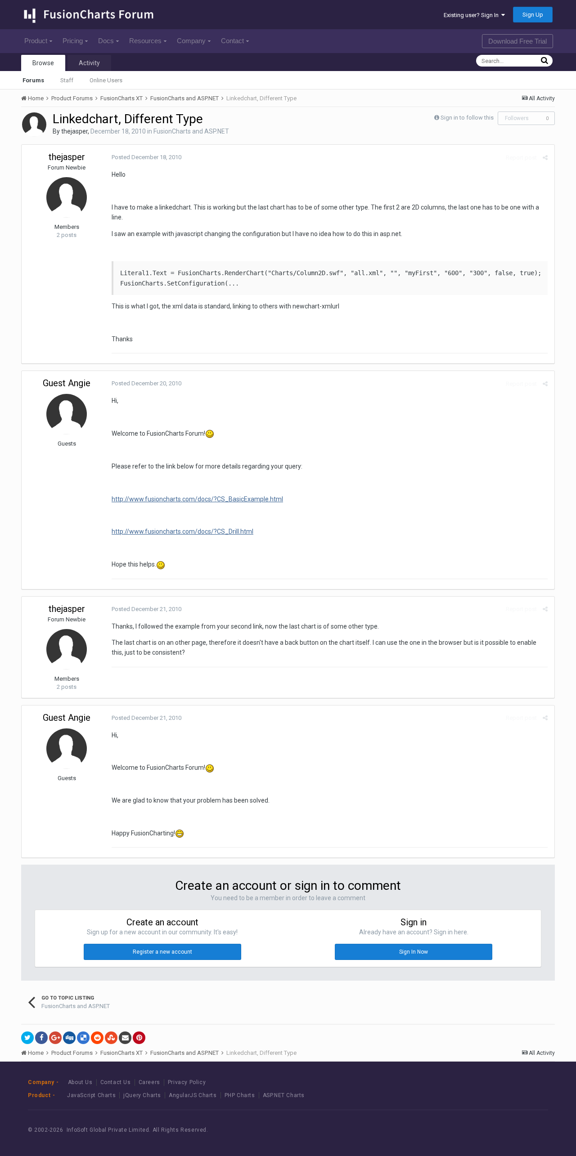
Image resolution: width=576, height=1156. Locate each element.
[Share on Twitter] (27, 1037)
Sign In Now (413, 952)
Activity (89, 63)
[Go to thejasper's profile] (34, 124)
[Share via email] (125, 1037)
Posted (146, 157)
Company (191, 41)
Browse (43, 63)
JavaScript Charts (91, 1095)
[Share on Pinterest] (139, 1037)
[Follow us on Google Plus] (530, 1129)
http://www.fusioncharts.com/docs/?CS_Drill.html (182, 531)
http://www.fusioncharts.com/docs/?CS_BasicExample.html (197, 499)
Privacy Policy (187, 1082)
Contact (232, 41)
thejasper (74, 131)
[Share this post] (545, 157)
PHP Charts (240, 1095)
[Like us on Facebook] (490, 1129)
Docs (106, 41)
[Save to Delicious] (83, 1037)
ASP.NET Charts (284, 1095)
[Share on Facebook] (41, 1037)
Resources (145, 41)
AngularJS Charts (193, 1095)
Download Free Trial (517, 41)
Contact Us (115, 1082)
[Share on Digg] (69, 1037)
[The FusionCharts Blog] (470, 1129)
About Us (80, 1082)
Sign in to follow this (467, 117)
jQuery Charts (142, 1095)
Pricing (73, 41)
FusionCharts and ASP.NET (191, 131)
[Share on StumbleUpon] (111, 1037)
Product (35, 41)
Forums (33, 80)
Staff (66, 80)
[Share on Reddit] (97, 1037)
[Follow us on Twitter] (510, 1129)
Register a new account (162, 952)
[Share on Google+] (55, 1037)
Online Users (106, 80)
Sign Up (532, 14)
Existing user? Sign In (472, 15)
